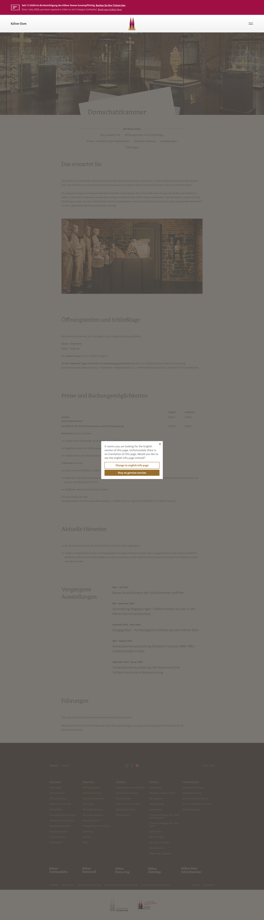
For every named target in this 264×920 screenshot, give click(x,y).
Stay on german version (132, 472)
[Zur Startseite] (51, 24)
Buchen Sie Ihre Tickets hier (111, 5)
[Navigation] (251, 23)
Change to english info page (132, 465)
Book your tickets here (110, 9)
